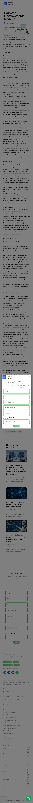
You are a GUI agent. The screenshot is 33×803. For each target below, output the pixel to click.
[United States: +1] (5, 402)
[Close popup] (29, 376)
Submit (17, 426)
